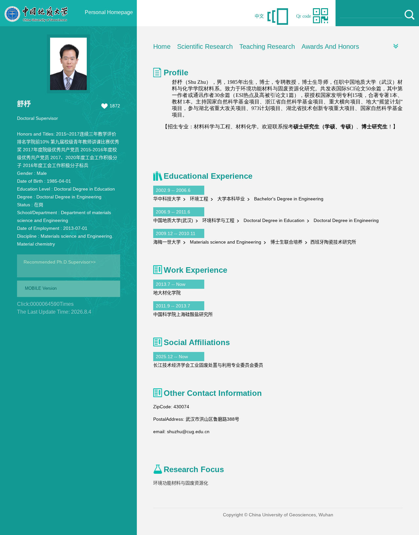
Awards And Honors (330, 46)
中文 (259, 16)
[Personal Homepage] (36, 24)
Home (162, 46)
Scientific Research (205, 46)
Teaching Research (267, 46)
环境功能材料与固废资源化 (180, 483)
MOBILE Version (41, 288)
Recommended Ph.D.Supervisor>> (60, 262)
